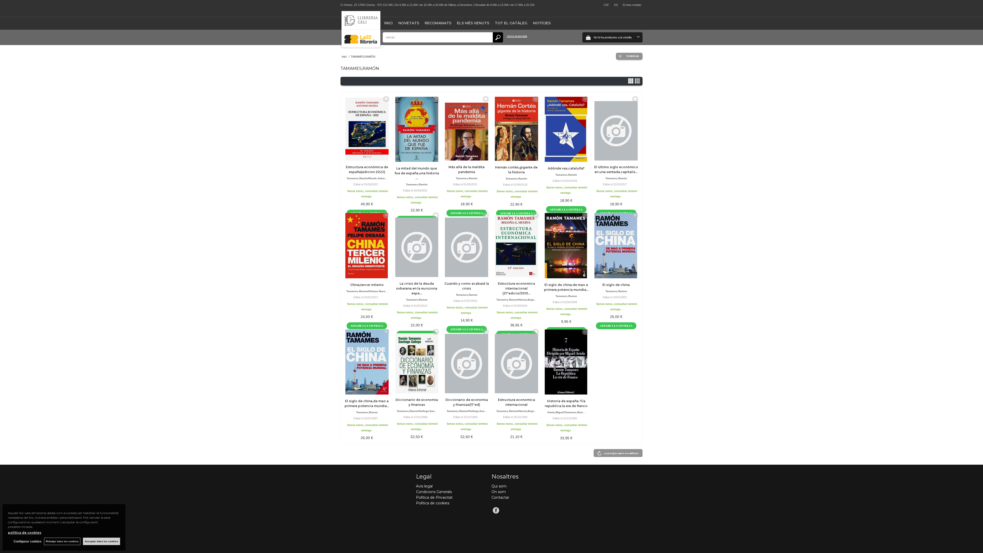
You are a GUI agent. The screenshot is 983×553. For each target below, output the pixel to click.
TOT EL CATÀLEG (511, 23)
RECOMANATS (438, 23)
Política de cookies (432, 503)
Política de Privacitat (434, 497)
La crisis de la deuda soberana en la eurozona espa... (416, 288)
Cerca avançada (517, 36)
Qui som (499, 486)
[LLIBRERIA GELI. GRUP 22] (360, 46)
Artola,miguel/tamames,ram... (566, 412)
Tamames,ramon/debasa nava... (367, 291)
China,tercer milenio (367, 285)
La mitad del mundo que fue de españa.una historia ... (416, 173)
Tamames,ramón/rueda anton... (367, 178)
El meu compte (632, 4)
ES (616, 4)
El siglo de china (616, 285)
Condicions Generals (434, 492)
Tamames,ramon (417, 299)
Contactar (500, 497)
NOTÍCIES (542, 23)
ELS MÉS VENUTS (473, 23)
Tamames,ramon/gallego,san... (417, 411)
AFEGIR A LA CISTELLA (566, 209)
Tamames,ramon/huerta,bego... (516, 299)
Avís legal (424, 486)
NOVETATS (408, 23)
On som (499, 492)
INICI (388, 23)
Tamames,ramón (417, 184)
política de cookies (24, 533)
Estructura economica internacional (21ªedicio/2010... (516, 288)
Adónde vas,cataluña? (566, 168)
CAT (606, 4)
